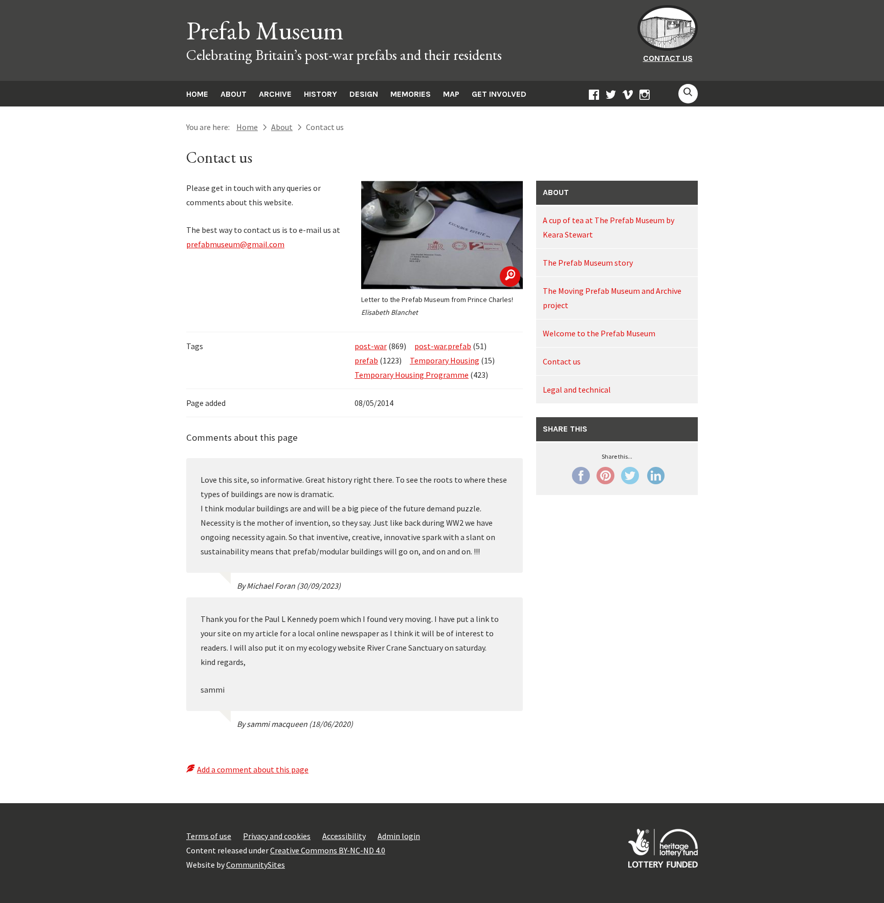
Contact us (668, 58)
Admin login (399, 836)
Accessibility (344, 836)
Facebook (594, 96)
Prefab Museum (265, 31)
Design (363, 94)
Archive (275, 94)
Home (197, 94)
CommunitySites (255, 864)
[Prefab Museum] (667, 47)
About (233, 94)
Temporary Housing (444, 360)
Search (688, 93)
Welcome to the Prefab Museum (599, 333)
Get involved (499, 94)
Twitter (611, 96)
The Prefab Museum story (588, 262)
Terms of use (208, 836)
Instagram (644, 96)
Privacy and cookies (277, 836)
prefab (366, 360)
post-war (371, 346)
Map (451, 94)
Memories (410, 94)
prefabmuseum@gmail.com (235, 244)
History (320, 94)
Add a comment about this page (252, 769)
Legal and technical (577, 389)
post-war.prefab (442, 346)
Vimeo (628, 96)
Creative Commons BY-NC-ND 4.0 (327, 850)
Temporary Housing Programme (412, 375)
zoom (510, 276)
